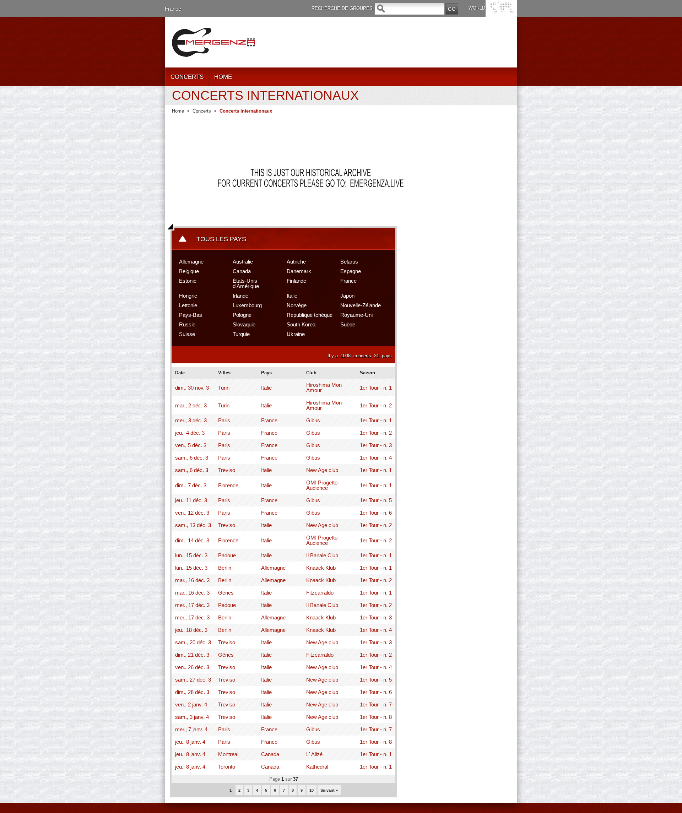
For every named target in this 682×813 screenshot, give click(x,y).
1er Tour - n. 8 (376, 717)
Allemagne (191, 262)
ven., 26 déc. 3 (192, 667)
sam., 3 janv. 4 (192, 717)
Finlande (296, 281)
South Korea (301, 324)
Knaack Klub (321, 568)
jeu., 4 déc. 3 (190, 433)
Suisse (187, 334)
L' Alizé (314, 754)
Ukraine (296, 334)
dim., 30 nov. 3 (192, 388)
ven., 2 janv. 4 (191, 704)
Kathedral (317, 767)
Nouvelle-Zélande (360, 305)
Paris (224, 420)
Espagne (350, 271)
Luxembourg (247, 305)
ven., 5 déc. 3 (190, 445)
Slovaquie (244, 324)
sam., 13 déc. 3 (193, 525)
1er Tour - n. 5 (376, 500)
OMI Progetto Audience (321, 485)
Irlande (240, 296)
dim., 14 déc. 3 (192, 540)
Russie (187, 324)
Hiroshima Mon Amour (324, 387)
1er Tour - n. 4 (376, 458)
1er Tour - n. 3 (376, 445)
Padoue (227, 555)
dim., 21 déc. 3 (192, 655)
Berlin (224, 568)
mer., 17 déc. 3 (192, 605)
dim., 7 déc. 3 (190, 485)
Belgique (189, 271)
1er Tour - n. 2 (376, 405)
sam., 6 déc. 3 (191, 458)
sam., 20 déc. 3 (193, 642)
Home (178, 111)
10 (311, 790)
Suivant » (329, 790)
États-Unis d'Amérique (246, 283)
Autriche (296, 262)
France (173, 9)
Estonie (187, 281)
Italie (292, 296)
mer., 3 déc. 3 (191, 420)
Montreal (228, 754)
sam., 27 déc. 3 (193, 680)
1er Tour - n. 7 (376, 704)
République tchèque (309, 315)
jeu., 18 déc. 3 (191, 630)
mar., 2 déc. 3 (191, 405)
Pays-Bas (190, 315)
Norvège (297, 305)
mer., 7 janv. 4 (191, 729)
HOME (223, 77)
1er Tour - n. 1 (376, 388)
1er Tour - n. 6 (376, 513)
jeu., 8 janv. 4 (190, 742)
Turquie (241, 334)
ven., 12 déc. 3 (192, 513)
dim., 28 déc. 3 (192, 692)
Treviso (226, 470)
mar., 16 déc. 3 (192, 580)
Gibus (313, 420)
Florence (228, 485)
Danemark (299, 271)
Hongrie (188, 296)
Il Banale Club (322, 555)
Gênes (226, 593)
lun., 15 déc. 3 (191, 555)
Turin (223, 388)
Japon (347, 296)
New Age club (322, 470)
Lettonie (188, 305)
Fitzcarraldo (320, 593)
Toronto (226, 767)
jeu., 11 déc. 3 (191, 500)
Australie (243, 262)
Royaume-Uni (356, 315)
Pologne (242, 315)
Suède (347, 324)
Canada (242, 271)
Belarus (349, 262)
